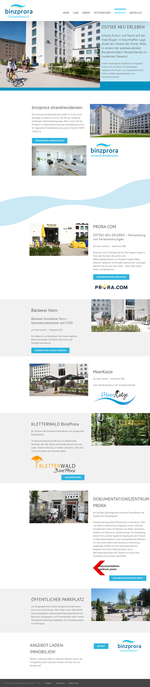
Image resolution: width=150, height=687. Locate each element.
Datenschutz (73, 683)
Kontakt (48, 683)
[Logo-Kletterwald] (53, 456)
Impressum (60, 683)
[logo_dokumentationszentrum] (106, 561)
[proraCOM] (111, 282)
